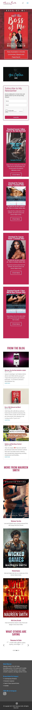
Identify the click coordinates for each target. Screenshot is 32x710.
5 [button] (17, 650)
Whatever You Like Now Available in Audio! (15, 370)
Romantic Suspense (9, 681)
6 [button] (18, 650)
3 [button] (15, 650)
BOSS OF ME (16, 10)
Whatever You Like (16, 521)
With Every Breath (16, 620)
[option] (16, 643)
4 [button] (16, 650)
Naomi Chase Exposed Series (11, 683)
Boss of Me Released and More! (13, 407)
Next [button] (28, 645)
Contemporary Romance (10, 678)
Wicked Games (16, 571)
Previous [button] (3, 645)
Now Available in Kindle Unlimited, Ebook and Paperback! (16, 54)
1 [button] (13, 650)
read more (7, 383)
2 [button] (14, 650)
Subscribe (16, 117)
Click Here (16, 175)
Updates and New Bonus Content (13, 444)
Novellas (6, 685)
